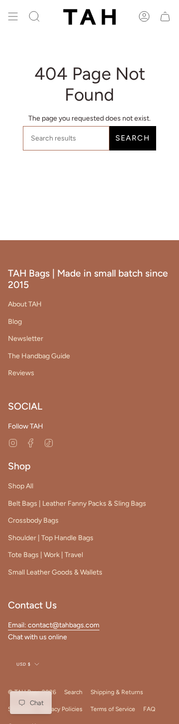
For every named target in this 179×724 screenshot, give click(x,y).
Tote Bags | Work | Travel (45, 555)
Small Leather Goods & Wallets (55, 572)
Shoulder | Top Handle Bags (50, 538)
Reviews (21, 373)
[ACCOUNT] (144, 16)
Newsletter (25, 338)
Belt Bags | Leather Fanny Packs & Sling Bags (77, 503)
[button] (34, 16)
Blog (15, 321)
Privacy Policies (62, 709)
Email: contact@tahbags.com (53, 625)
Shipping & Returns (116, 692)
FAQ (149, 709)
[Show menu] (12, 16)
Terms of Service (112, 709)
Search (132, 138)
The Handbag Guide (39, 356)
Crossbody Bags (33, 520)
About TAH (25, 304)
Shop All (20, 486)
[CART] (165, 16)
